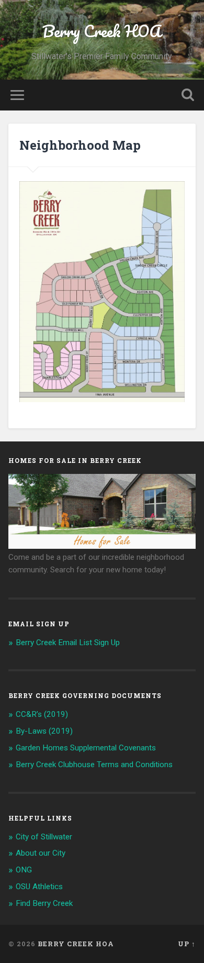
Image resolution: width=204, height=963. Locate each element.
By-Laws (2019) (44, 731)
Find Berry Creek (44, 903)
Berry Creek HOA (101, 31)
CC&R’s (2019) (42, 714)
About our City (40, 853)
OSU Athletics (39, 886)
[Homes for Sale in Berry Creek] (102, 546)
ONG (24, 870)
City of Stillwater (44, 837)
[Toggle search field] (188, 95)
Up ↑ (187, 943)
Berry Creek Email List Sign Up (68, 642)
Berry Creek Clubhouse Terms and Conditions (94, 764)
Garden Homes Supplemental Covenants (86, 747)
